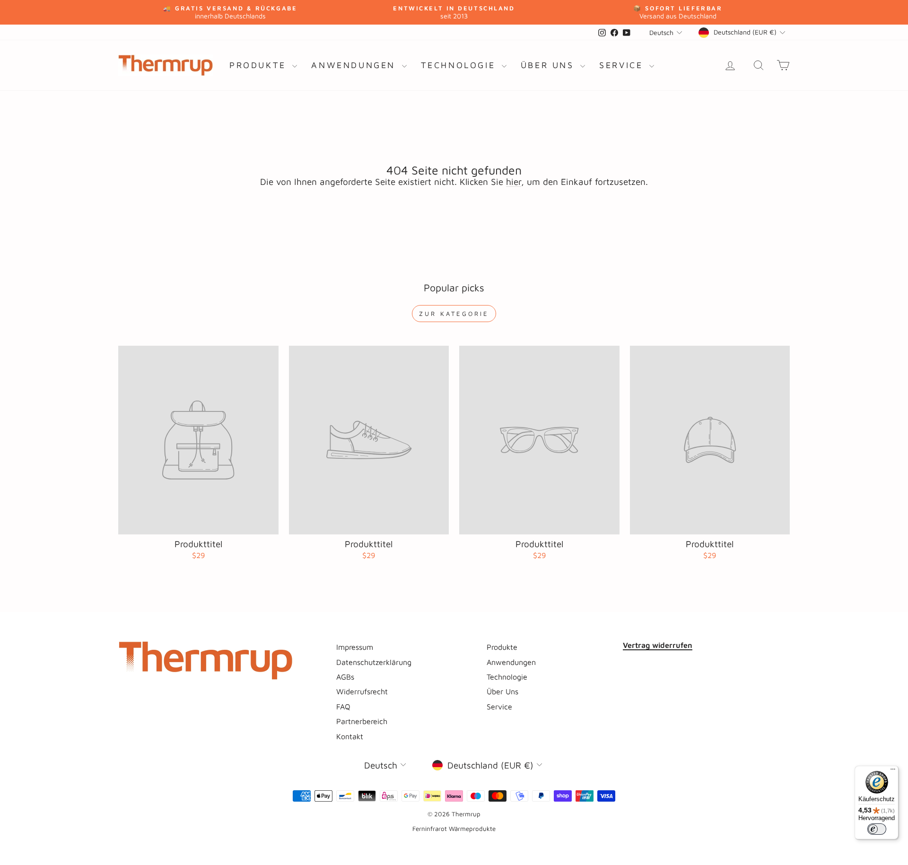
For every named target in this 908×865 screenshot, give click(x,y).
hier (513, 181)
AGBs (345, 676)
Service (623, 65)
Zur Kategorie (454, 313)
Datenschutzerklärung (373, 661)
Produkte (259, 65)
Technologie (460, 65)
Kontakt (349, 736)
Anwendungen (355, 65)
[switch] (876, 829)
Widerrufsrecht (362, 691)
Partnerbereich (361, 720)
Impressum (354, 646)
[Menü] (893, 771)
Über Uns (549, 65)
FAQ (343, 706)
